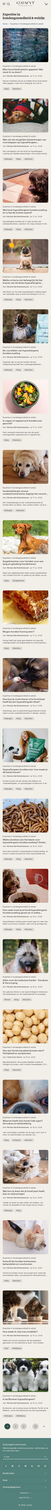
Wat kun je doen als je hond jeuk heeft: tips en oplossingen (24, 1192)
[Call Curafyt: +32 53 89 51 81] (45, 1466)
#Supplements (18, 581)
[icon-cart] (45, 3)
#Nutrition (17, 89)
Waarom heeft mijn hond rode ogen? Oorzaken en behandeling (23, 1122)
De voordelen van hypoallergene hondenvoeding (20, 352)
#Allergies (8, 159)
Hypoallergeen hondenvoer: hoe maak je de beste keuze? (25, 771)
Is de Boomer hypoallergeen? (19, 1399)
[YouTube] (25, 1466)
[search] (8, 3)
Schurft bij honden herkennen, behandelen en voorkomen (20, 1262)
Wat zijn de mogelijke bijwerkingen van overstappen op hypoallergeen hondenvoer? (24, 141)
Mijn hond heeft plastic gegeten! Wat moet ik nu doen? (23, 71)
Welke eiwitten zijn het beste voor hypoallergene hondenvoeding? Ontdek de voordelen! (25, 841)
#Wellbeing (16, 1348)
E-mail (6, 1457)
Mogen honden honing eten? (18, 632)
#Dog (6, 89)
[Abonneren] (45, 1456)
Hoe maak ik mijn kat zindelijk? (20, 1332)
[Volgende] (44, 1426)
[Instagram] (12, 1466)
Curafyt (29, 1505)
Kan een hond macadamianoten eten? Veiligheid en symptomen (23, 1052)
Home (5, 24)
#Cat (6, 1348)
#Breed (7, 1000)
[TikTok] (19, 1466)
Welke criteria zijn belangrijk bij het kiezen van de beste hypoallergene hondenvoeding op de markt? (22, 281)
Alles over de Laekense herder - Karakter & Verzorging (25, 981)
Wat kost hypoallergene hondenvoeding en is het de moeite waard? (25, 211)
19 (35, 1426)
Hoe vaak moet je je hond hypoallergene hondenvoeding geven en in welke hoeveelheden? (25, 911)
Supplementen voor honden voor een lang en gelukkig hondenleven (23, 562)
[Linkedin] (32, 1466)
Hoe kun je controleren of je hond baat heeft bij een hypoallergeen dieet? (24, 700)
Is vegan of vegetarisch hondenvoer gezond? (22, 422)
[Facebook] (6, 1466)
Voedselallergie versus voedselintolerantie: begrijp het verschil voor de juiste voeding (25, 492)
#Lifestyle (16, 1140)
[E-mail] (38, 1466)
